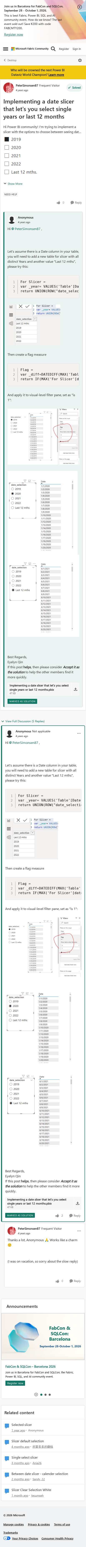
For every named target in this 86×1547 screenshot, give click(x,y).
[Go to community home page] (30, 48)
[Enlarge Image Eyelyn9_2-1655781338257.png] (43, 513)
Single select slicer (24, 1457)
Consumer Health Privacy (57, 1538)
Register (64, 48)
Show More (15, 184)
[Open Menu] (80, 60)
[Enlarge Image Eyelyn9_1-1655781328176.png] (43, 437)
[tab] (41, 1394)
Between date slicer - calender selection (39, 1474)
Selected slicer (21, 1425)
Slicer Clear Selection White (31, 1490)
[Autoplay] (36, 1394)
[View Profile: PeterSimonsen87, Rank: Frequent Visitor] (8, 88)
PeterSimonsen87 (27, 85)
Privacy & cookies (39, 1524)
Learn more (56, 74)
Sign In (77, 48)
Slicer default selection (27, 1441)
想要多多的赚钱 (43, 1447)
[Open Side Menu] (5, 49)
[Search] (53, 48)
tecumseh (37, 1495)
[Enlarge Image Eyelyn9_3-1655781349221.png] (43, 596)
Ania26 (37, 1463)
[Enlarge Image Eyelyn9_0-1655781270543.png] (34, 325)
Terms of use (62, 1524)
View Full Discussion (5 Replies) (25, 721)
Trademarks (10, 1532)
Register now (13, 34)
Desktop (12, 60)
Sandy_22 (39, 1479)
